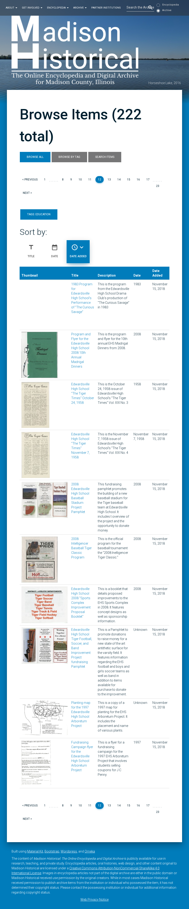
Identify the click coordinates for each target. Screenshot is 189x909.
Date (54, 251)
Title (31, 251)
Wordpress (69, 851)
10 (80, 179)
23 (157, 186)
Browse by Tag (69, 157)
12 (99, 179)
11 (90, 179)
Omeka (90, 851)
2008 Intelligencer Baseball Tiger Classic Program (81, 548)
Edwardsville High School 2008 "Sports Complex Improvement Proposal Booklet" (81, 602)
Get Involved (31, 7)
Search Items (104, 157)
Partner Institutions (106, 7)
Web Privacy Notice (94, 899)
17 (148, 179)
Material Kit (35, 851)
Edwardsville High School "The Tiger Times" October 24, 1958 (82, 393)
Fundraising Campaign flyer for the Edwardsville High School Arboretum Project (82, 756)
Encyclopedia (56, 7)
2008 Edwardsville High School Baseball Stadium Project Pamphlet (80, 498)
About (10, 7)
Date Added (78, 251)
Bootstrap (51, 851)
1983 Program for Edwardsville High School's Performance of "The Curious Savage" (82, 298)
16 (138, 179)
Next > (27, 193)
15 (128, 179)
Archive (78, 7)
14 (119, 179)
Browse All (35, 157)
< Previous (30, 179)
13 (109, 179)
